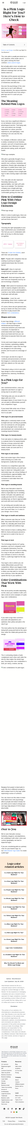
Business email (5, 1085)
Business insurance (6, 1075)
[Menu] (3, 2)
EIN (2, 1068)
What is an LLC (19, 1095)
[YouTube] (20, 1109)
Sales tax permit (5, 1072)
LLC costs (18, 1098)
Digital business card (6, 1100)
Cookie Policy (22, 1121)
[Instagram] (8, 1109)
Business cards (5, 1098)
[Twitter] (16, 1109)
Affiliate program (19, 1084)
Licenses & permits (6, 1070)
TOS (3, 1121)
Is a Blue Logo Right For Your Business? (14, 925)
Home (3, 50)
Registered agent (6, 1066)
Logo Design (9, 50)
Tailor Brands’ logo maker (12, 851)
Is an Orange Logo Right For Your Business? (14, 908)
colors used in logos (13, 63)
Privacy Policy (11, 1121)
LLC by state (18, 1070)
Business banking (6, 1077)
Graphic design (5, 1102)
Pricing (17, 1072)
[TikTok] (24, 1109)
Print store (4, 1104)
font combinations (13, 313)
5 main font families (14, 253)
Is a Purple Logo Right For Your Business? (14, 891)
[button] (14, 44)
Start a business (19, 1102)
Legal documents (6, 1093)
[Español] (14, 1112)
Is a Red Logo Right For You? (14, 932)
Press (16, 1088)
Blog (16, 1064)
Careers (17, 1082)
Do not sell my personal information (14, 1124)
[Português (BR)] (16, 1112)
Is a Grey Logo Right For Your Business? (14, 882)
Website (3, 1083)
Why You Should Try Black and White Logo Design (14, 964)
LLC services (4, 1064)
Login (24, 3)
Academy (17, 1068)
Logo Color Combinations (14, 948)
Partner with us (19, 1086)
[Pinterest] (12, 1109)
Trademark (4, 1096)
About (17, 1080)
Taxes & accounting (6, 1087)
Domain (3, 1081)
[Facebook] (4, 1109)
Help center (18, 1066)
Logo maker (4, 1079)
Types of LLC (18, 1100)
